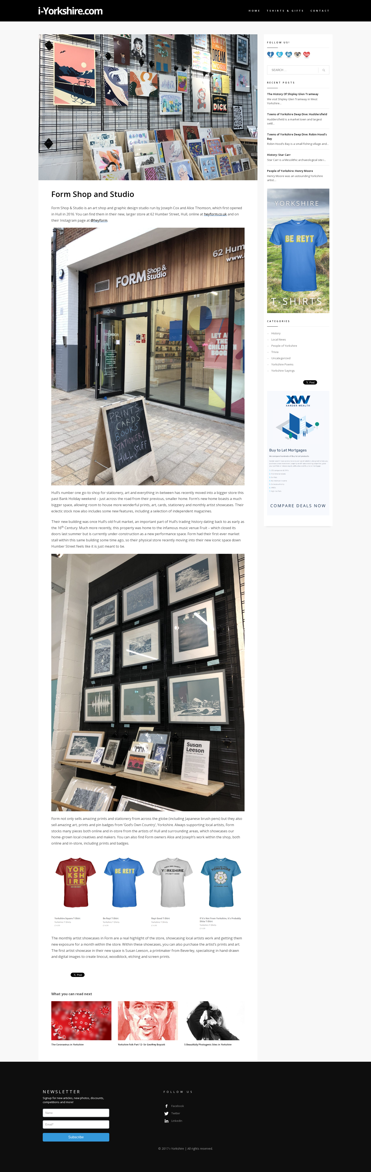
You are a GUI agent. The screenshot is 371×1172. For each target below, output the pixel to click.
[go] (323, 70)
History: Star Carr (279, 155)
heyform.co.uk (215, 214)
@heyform (99, 220)
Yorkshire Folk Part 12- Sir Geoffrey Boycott (141, 1044)
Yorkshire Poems (282, 364)
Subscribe (76, 1137)
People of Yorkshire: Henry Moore (290, 171)
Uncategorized (280, 358)
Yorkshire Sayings (283, 370)
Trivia (274, 352)
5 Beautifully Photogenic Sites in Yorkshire (207, 1044)
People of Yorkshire (284, 346)
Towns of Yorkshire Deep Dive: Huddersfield (297, 114)
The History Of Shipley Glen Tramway (292, 94)
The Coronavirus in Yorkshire (67, 1044)
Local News (278, 339)
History (276, 333)
